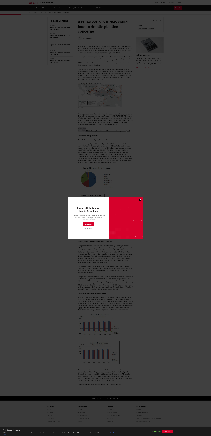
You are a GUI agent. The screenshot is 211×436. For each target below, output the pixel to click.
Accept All (167, 431)
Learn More (88, 224)
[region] (105, 431)
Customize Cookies (156, 431)
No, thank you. (88, 228)
